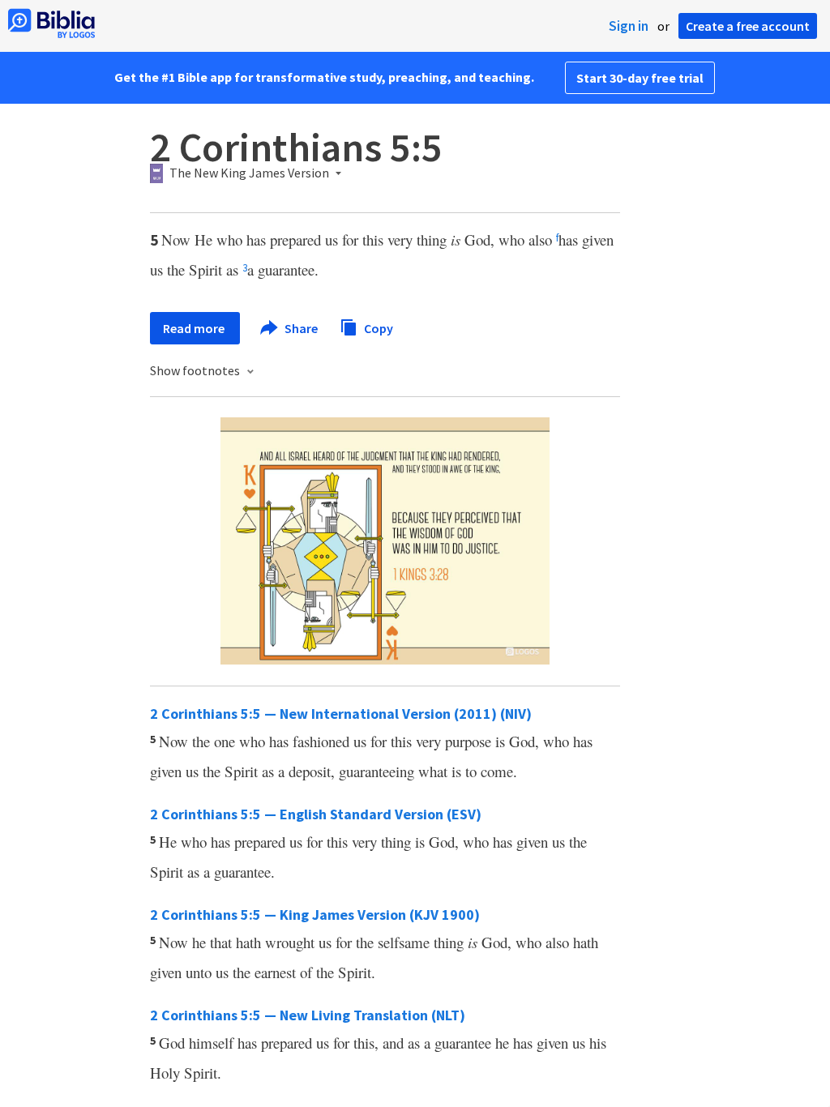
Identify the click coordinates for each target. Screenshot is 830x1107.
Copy (377, 327)
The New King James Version (249, 173)
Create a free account (748, 26)
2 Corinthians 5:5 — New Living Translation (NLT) (307, 1015)
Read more (195, 328)
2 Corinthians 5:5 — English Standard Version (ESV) (315, 814)
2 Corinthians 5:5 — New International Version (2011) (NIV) (341, 713)
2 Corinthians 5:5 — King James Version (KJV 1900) (315, 914)
